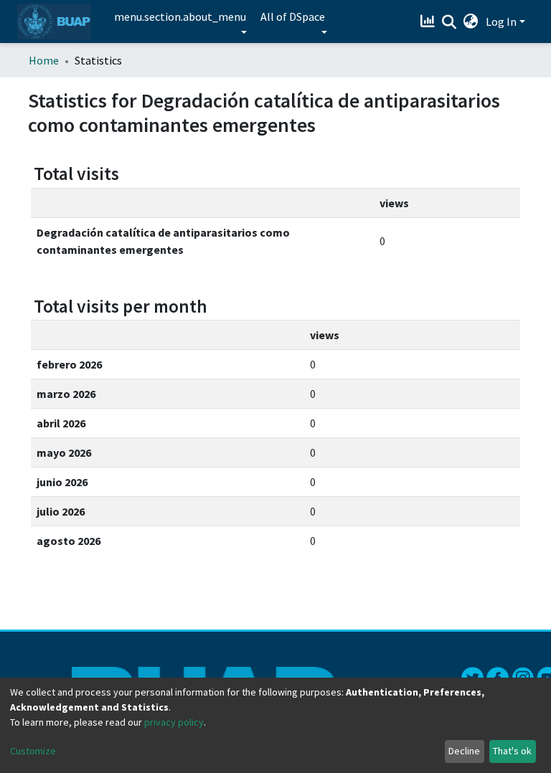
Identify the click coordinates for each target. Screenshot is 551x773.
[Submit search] (449, 22)
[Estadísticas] (429, 21)
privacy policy (174, 722)
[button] (471, 21)
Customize (33, 750)
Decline (464, 750)
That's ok (512, 750)
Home (44, 60)
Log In (501, 21)
